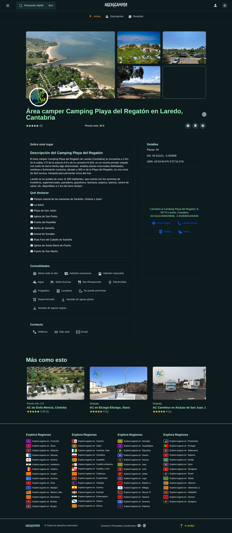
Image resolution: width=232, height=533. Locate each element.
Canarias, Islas (94, 450)
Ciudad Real (92, 478)
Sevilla (182, 460)
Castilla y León (94, 469)
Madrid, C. (137, 483)
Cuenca (90, 487)
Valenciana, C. (185, 487)
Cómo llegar (163, 223)
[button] (188, 125)
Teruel (181, 473)
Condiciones (129, 526)
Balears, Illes (47, 492)
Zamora (182, 497)
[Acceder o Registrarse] (215, 5)
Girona (90, 506)
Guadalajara (138, 446)
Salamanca (184, 450)
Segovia (182, 455)
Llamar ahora (189, 223)
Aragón (44, 474)
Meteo (186, 231)
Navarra (136, 497)
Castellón (91, 460)
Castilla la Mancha (95, 464)
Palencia (137, 506)
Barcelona (45, 497)
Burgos (44, 506)
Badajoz (45, 487)
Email (84, 332)
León (135, 469)
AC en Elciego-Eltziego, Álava (110, 407)
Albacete (45, 450)
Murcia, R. (137, 492)
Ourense (137, 501)
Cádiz (89, 446)
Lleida (135, 474)
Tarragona (183, 469)
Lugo (135, 478)
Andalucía (45, 464)
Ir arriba (189, 525)
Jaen (135, 464)
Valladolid (183, 492)
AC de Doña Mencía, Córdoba (47, 407)
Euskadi (90, 492)
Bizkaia (44, 501)
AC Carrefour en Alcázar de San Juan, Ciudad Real (187, 407)
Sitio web (64, 332)
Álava (44, 446)
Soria (181, 464)
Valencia (182, 483)
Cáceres (91, 441)
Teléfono (43, 332)
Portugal (182, 446)
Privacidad (116, 526)
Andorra (45, 469)
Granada (137, 441)
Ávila (43, 483)
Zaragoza (183, 501)
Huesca (136, 460)
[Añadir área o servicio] (224, 5)
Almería (44, 460)
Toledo (182, 478)
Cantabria (91, 455)
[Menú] (8, 5)
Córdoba (91, 483)
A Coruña (45, 441)
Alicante (45, 455)
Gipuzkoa (137, 450)
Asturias (45, 478)
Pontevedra (184, 441)
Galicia (90, 501)
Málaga (136, 487)
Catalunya (91, 473)
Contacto (105, 526)
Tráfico (167, 231)
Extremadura (93, 496)
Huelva (136, 455)
